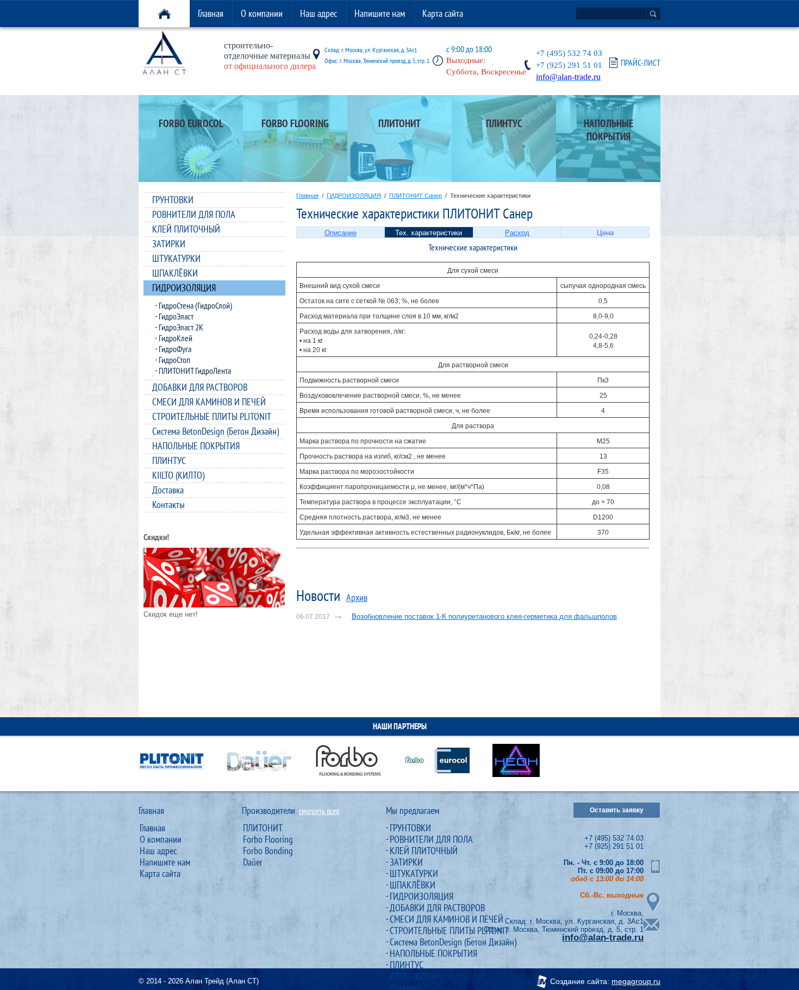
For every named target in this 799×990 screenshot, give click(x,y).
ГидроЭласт (176, 316)
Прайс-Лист (640, 63)
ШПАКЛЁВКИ (175, 273)
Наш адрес (318, 13)
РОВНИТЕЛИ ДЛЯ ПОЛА (193, 214)
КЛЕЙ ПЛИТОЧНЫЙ (186, 229)
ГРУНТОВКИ (172, 199)
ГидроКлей (175, 338)
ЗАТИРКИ (168, 243)
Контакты (168, 504)
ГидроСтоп (174, 359)
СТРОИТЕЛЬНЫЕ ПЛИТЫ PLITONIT (211, 416)
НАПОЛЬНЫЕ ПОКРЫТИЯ (196, 446)
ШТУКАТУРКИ (176, 258)
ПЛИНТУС (169, 460)
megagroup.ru (635, 981)
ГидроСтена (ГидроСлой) (195, 305)
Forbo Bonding (268, 850)
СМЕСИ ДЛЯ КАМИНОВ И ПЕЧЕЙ (209, 402)
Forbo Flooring (268, 839)
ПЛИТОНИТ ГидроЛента (195, 370)
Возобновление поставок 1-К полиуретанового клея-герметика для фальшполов (484, 616)
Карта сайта (442, 13)
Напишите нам (379, 13)
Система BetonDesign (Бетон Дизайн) (215, 431)
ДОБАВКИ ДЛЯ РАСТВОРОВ (199, 387)
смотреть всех (319, 811)
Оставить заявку (617, 810)
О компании (262, 13)
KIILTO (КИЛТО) (178, 475)
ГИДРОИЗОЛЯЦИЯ (184, 287)
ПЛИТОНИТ (263, 828)
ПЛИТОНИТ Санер (415, 195)
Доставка (168, 490)
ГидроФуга (175, 348)
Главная (210, 13)
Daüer (253, 862)
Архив (356, 597)
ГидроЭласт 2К (181, 327)
